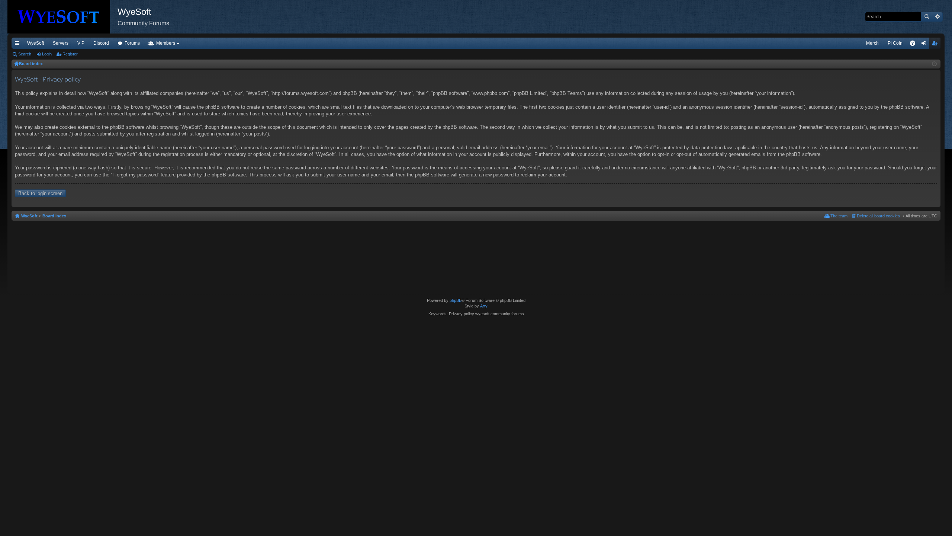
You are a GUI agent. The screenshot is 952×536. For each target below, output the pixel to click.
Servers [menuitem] (60, 43)
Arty (484, 306)
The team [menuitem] (839, 216)
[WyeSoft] (62, 17)
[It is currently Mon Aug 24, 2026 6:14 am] (934, 64)
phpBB (455, 300)
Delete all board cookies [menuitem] (878, 216)
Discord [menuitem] (101, 43)
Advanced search (937, 16)
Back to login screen (40, 193)
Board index (54, 216)
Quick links (19, 45)
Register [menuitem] (936, 45)
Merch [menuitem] (872, 43)
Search (926, 16)
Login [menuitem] (925, 45)
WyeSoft (35, 43)
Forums (132, 43)
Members (165, 43)
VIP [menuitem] (80, 43)
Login (47, 54)
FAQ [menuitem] (915, 45)
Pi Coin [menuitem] (895, 43)
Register (70, 54)
